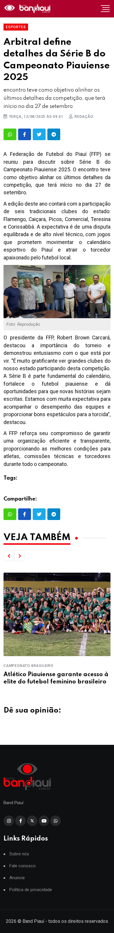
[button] (9, 556)
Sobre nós (19, 854)
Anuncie (17, 878)
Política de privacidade (30, 890)
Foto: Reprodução (23, 324)
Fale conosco (22, 866)
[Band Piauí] (28, 8)
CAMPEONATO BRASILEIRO (28, 666)
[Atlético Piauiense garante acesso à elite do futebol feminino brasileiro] (57, 614)
